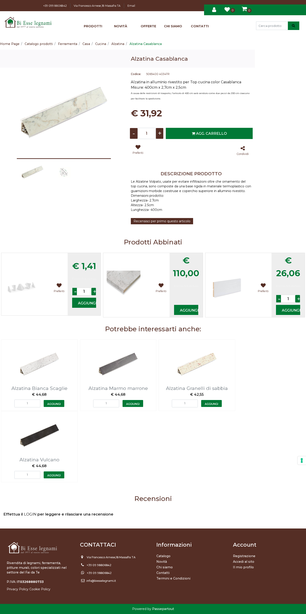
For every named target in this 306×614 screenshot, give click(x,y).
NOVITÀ (120, 26)
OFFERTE (148, 26)
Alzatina (117, 44)
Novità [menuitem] (161, 562)
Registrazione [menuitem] (244, 556)
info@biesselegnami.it (101, 580)
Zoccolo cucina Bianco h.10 (233, 256)
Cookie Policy (39, 589)
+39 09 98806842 (99, 565)
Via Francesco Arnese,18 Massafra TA (97, 5)
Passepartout (163, 609)
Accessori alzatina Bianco (28, 256)
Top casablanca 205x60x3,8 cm (135, 256)
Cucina (100, 44)
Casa (86, 44)
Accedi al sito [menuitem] (243, 562)
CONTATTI (200, 26)
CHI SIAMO (173, 26)
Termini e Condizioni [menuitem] (173, 578)
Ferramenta (67, 44)
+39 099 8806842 (55, 5)
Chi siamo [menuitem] (164, 567)
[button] (293, 25)
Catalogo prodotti (39, 44)
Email (131, 5)
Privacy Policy (17, 589)
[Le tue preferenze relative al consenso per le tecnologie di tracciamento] (301, 460)
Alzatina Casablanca (145, 44)
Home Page (9, 44)
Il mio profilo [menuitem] (243, 567)
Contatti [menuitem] (163, 573)
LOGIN (30, 514)
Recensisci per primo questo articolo (162, 221)
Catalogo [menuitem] (163, 556)
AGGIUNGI (87, 303)
